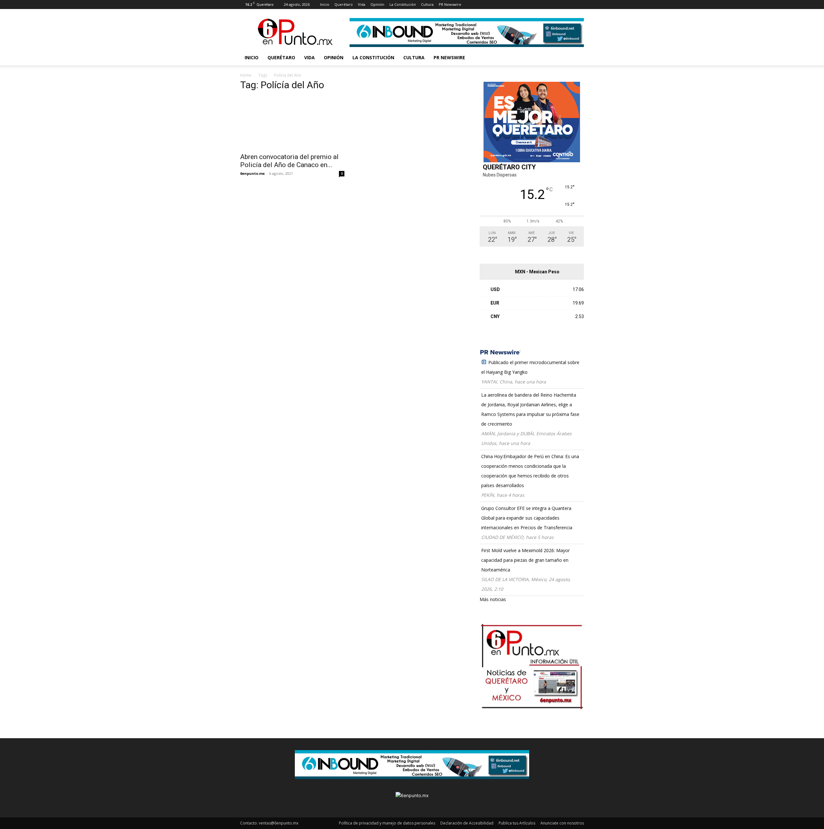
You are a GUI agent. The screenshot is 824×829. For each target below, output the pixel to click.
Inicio (324, 4)
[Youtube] (529, 4)
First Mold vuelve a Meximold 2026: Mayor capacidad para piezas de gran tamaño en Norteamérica (525, 560)
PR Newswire (450, 4)
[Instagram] (487, 4)
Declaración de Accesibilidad (466, 823)
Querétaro (343, 4)
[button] (576, 58)
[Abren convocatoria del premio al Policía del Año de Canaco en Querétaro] (292, 123)
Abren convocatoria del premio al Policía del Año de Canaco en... (289, 161)
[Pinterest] (508, 4)
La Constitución (402, 4)
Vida (361, 4)
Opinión (377, 4)
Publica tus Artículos (517, 823)
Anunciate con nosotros (562, 823)
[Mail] (497, 4)
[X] (519, 4)
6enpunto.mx (252, 173)
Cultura (427, 4)
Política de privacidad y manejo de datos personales (387, 823)
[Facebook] (476, 4)
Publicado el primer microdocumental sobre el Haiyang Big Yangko (530, 367)
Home (245, 75)
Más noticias (493, 599)
